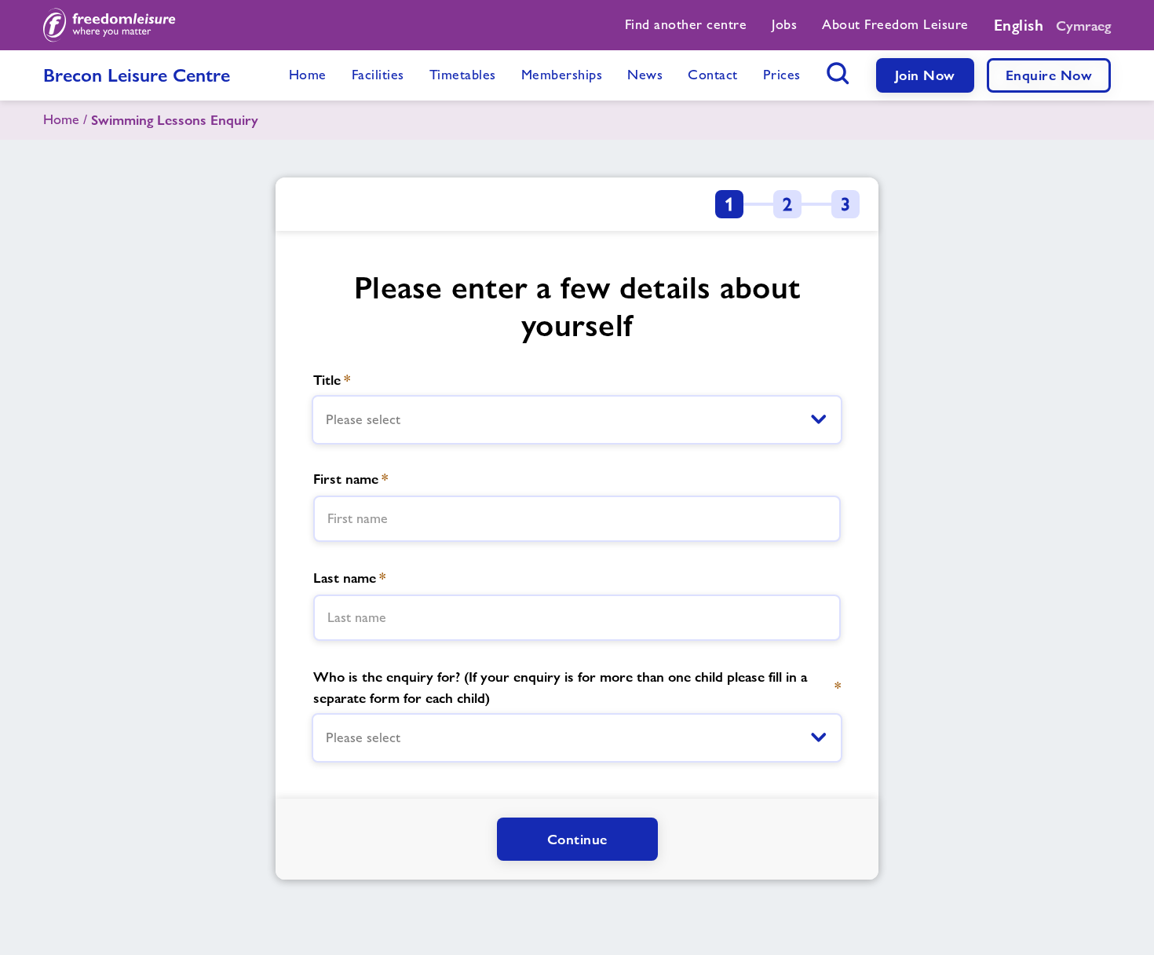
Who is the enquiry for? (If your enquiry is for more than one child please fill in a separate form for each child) (577, 687)
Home (61, 119)
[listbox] (577, 420)
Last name (349, 577)
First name (350, 478)
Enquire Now (1049, 75)
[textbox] (577, 519)
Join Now (925, 75)
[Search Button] (838, 73)
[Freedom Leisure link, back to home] (109, 25)
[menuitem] (686, 25)
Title (331, 379)
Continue (577, 839)
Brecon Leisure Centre (136, 75)
